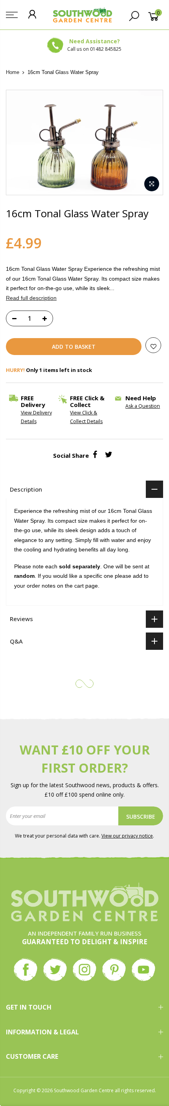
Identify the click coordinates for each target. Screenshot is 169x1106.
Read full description (31, 297)
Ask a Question (142, 406)
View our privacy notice (127, 835)
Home (12, 72)
